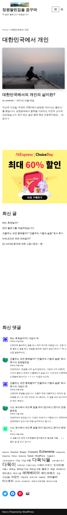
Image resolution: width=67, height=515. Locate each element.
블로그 (45, 469)
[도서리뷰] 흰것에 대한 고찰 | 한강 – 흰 (22, 243)
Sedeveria (22, 456)
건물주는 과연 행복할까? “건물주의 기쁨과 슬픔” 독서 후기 (32, 233)
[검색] (62, 9)
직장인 (15, 477)
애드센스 (7, 473)
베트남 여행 (35, 469)
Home (5, 29)
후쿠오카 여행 (51, 481)
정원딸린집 (23, 362)
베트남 (12, 469)
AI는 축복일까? (10, 222)
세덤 (52, 469)
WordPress (40, 456)
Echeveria (46, 452)
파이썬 (17, 481)
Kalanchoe (6, 456)
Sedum (30, 456)
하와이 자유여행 (38, 481)
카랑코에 (24, 477)
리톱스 (5, 469)
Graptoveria (60, 452)
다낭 (18, 460)
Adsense (5, 452)
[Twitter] (5, 493)
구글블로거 (51, 456)
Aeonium (14, 452)
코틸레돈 (42, 477)
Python (14, 456)
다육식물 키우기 (58, 461)
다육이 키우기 (44, 465)
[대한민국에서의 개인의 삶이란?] (33, 68)
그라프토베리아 (8, 461)
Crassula (33, 451)
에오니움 (17, 473)
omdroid (9, 100)
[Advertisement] (33, 285)
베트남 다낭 (22, 469)
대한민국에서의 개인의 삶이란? (28, 94)
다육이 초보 (31, 465)
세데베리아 (60, 469)
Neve (5, 512)
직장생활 (6, 477)
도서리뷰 (58, 465)
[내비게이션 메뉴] (55, 9)
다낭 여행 (26, 460)
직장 (58, 473)
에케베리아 (31, 473)
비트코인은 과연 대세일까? (16, 238)
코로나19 (33, 477)
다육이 (9, 464)
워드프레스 (48, 473)
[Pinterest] (20, 493)
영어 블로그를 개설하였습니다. (18, 228)
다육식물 (41, 460)
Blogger (23, 452)
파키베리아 (26, 481)
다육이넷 (21, 465)
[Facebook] (12, 493)
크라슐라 (52, 477)
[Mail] (27, 493)
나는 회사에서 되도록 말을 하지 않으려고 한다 (34, 407)
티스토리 (8, 480)
